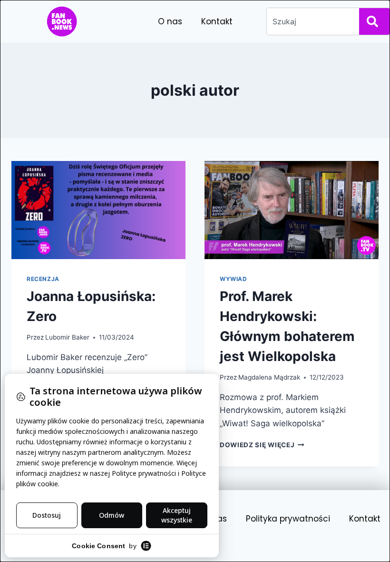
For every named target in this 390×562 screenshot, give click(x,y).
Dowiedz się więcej (262, 445)
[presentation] (98, 210)
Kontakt (217, 21)
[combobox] (311, 21)
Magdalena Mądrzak (269, 377)
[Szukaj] (374, 21)
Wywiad (233, 278)
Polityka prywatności (288, 518)
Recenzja (43, 278)
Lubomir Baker (67, 337)
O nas (170, 21)
